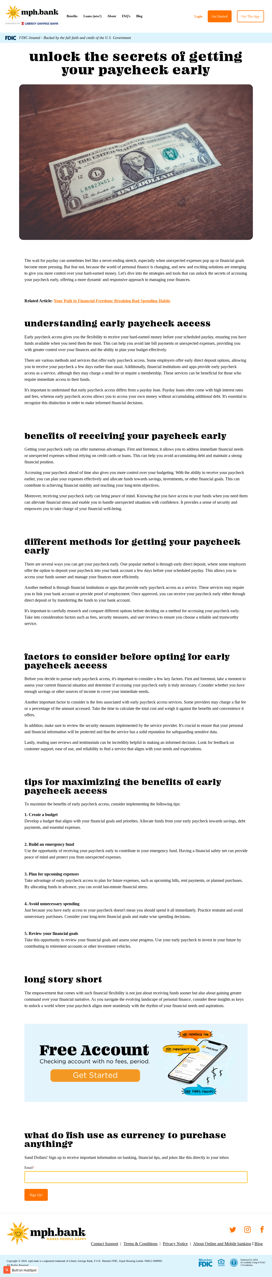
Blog (258, 1243)
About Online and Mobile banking (222, 1243)
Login (198, 16)
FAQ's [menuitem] (126, 16)
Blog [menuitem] (139, 16)
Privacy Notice (175, 1243)
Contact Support (104, 1243)
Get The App (250, 16)
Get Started (220, 16)
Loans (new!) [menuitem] (92, 16)
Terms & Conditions (141, 1243)
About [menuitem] (111, 16)
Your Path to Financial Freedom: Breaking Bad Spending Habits (112, 301)
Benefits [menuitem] (72, 16)
